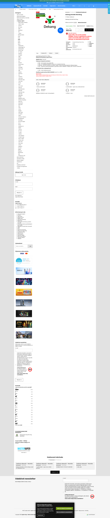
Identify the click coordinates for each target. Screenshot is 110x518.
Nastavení (40, 515)
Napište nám (20, 218)
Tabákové (20, 146)
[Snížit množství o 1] (77, 29)
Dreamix (20, 53)
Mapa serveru (20, 233)
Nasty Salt (20, 104)
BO (19, 31)
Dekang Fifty (20, 45)
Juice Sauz (20, 78)
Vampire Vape (21, 137)
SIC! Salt (20, 130)
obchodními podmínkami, (80, 483)
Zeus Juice (20, 143)
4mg (16, 397)
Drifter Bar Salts (21, 79)
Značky (18, 168)
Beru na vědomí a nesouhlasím (64, 512)
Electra (19, 58)
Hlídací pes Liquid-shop (22, 230)
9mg (16, 407)
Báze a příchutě (20, 157)
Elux (19, 61)
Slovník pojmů (20, 234)
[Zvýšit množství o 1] (82, 29)
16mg (19, 42)
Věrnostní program (21, 214)
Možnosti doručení (82, 22)
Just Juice (20, 81)
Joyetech (20, 76)
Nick (19, 106)
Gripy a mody (19, 19)
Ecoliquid (20, 55)
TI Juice (19, 132)
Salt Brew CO (21, 126)
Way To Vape (21, 138)
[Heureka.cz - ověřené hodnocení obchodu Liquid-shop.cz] (24, 261)
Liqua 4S (20, 87)
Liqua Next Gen (21, 92)
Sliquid (19, 127)
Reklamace (20, 220)
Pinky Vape (20, 112)
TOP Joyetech (21, 135)
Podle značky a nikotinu (22, 22)
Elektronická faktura (22, 236)
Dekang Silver (21, 48)
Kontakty (86, 510)
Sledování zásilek (21, 235)
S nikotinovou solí (21, 155)
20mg (16, 422)
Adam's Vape (21, 24)
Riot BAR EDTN (21, 118)
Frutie (19, 65)
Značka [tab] (56, 53)
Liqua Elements (21, 89)
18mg (19, 44)
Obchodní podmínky (22, 219)
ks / (24, 175)
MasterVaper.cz (23, 452)
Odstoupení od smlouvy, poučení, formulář (24, 222)
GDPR (19, 227)
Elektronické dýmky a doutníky (23, 17)
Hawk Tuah (20, 69)
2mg (16, 393)
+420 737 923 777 (20, 206)
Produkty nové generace (22, 166)
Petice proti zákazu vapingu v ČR (22, 442)
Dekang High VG (21, 47)
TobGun (20, 133)
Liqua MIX (20, 90)
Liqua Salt (20, 93)
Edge (19, 56)
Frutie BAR (20, 67)
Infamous (20, 73)
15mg (16, 416)
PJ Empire (20, 113)
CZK (79, 5)
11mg (19, 41)
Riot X (19, 123)
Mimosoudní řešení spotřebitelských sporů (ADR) (25, 224)
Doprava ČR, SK (21, 217)
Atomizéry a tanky (20, 158)
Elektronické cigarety (21, 16)
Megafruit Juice (21, 98)
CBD (19, 154)
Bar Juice (20, 27)
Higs (19, 70)
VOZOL (19, 144)
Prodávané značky (21, 231)
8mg (16, 404)
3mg (19, 38)
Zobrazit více (55, 472)
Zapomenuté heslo (19, 196)
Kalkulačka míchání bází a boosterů (25, 226)
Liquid (37, 56)
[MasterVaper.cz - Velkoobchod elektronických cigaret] (24, 448)
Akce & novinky (20, 14)
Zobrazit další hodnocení (89, 96)
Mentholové (20, 152)
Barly (19, 28)
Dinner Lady (20, 50)
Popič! (19, 115)
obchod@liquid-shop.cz (22, 204)
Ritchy (19, 124)
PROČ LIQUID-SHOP (26, 510)
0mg (19, 36)
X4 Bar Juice (20, 140)
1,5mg (16, 391)
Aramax (20, 25)
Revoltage (20, 120)
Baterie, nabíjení (20, 160)
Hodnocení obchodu (22, 229)
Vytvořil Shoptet (91, 514)
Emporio (20, 62)
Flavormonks (21, 64)
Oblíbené (19, 238)
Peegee (19, 110)
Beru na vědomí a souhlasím (64, 508)
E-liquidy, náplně (20, 20)
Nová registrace (18, 195)
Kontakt (19, 215)
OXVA (19, 109)
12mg (16, 413)
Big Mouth (20, 30)
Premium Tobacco (22, 117)
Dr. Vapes (20, 51)
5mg (16, 400)
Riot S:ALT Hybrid (21, 121)
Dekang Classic (21, 34)
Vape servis (20, 216)
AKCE (19, 228)
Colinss (19, 33)
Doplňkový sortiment (21, 164)
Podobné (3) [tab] (43, 53)
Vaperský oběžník (21, 237)
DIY (17, 163)
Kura (19, 84)
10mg (16, 409)
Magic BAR (20, 95)
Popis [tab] (37, 53)
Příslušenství (19, 161)
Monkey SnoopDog (22, 99)
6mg (19, 39)
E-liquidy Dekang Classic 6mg (78, 42)
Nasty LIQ (20, 101)
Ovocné (19, 147)
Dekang (91, 26)
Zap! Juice (20, 141)
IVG (19, 75)
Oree (19, 107)
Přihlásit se (19, 192)
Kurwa (19, 82)
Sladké (19, 149)
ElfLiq (19, 59)
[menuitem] (29, 6)
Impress (20, 72)
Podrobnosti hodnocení (81, 12)
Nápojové (20, 151)
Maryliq (19, 96)
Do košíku (90, 29)
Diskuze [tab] (50, 53)
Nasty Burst (20, 103)
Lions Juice (20, 86)
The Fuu (20, 129)
